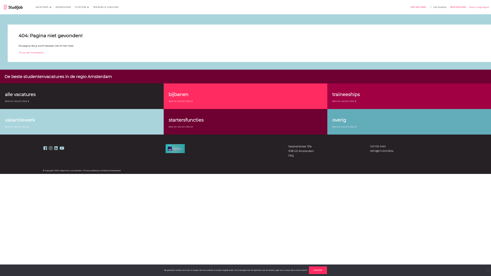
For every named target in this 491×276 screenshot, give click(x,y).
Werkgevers (63, 7)
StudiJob (80, 7)
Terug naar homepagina (31, 52)
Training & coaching (106, 7)
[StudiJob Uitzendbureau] (13, 7)
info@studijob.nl (382, 151)
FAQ (291, 155)
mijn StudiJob (439, 7)
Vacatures (42, 7)
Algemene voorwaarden (71, 170)
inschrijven (458, 7)
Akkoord (317, 270)
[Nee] (488, 270)
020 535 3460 (418, 7)
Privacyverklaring (91, 170)
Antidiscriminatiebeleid (110, 170)
